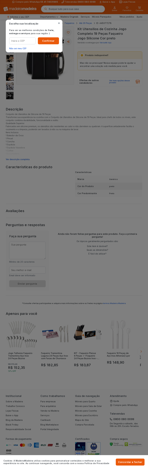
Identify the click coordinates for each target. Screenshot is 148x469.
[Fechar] (59, 23)
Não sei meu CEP (17, 48)
